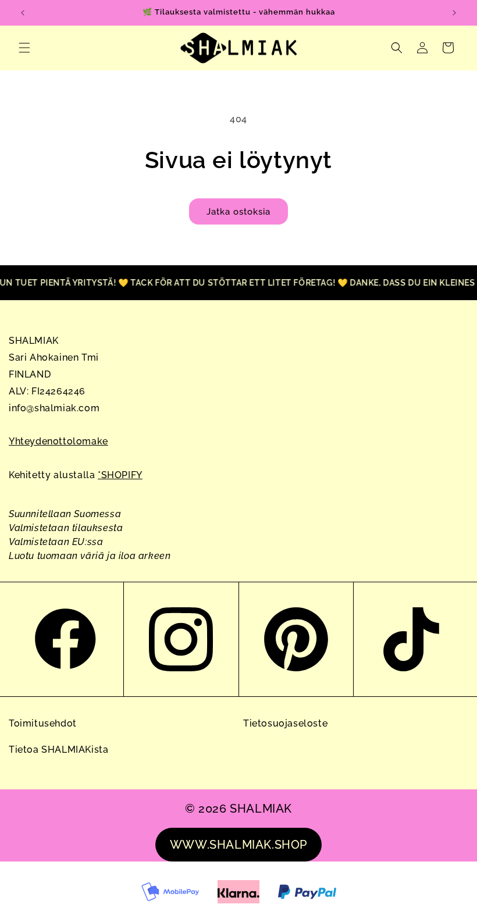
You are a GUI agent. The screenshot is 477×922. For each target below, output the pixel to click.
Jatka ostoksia (238, 212)
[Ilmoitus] (454, 13)
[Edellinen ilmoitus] (22, 13)
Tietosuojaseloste (285, 723)
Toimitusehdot (43, 723)
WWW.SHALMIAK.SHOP (238, 845)
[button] (24, 47)
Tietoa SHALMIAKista (58, 749)
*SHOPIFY (120, 474)
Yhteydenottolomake (58, 441)
